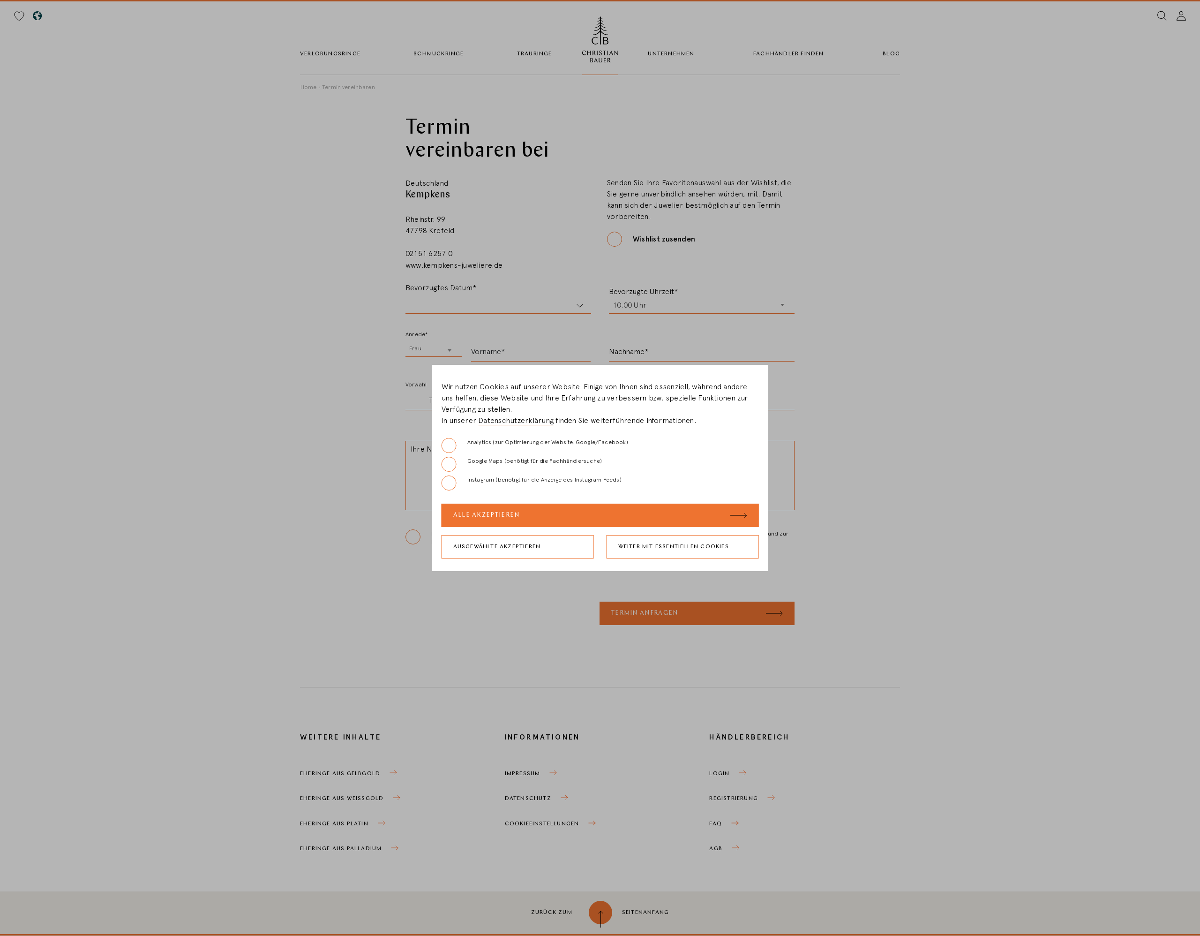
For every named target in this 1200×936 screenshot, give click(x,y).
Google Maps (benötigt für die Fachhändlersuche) (534, 461)
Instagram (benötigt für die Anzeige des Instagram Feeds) (544, 480)
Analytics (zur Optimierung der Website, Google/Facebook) (547, 442)
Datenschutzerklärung (516, 420)
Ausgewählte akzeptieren (497, 547)
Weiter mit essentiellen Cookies (673, 547)
